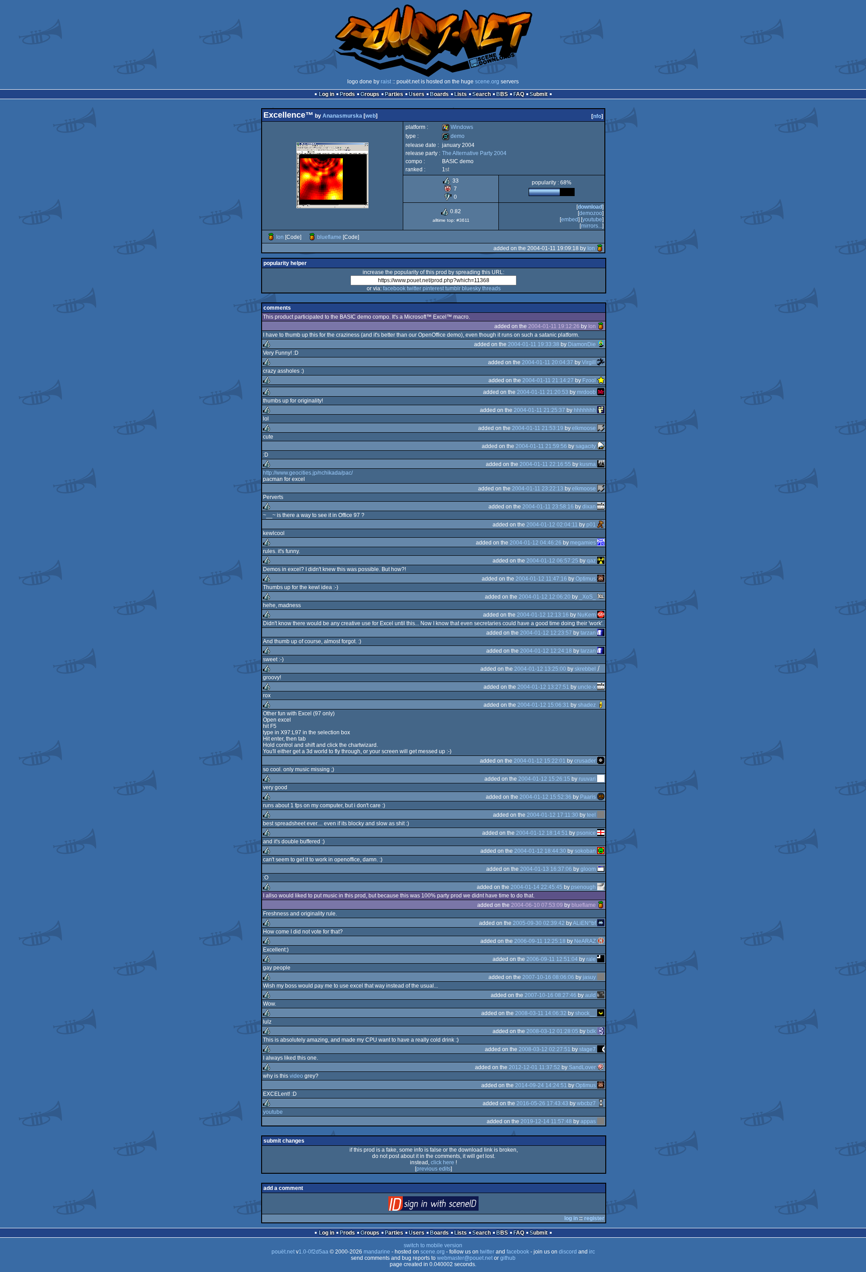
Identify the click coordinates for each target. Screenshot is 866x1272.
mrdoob (586, 392)
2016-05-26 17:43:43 (542, 1103)
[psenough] (600, 887)
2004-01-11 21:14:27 (548, 380)
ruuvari (587, 779)
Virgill (589, 362)
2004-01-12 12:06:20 (545, 597)
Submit (539, 94)
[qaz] (600, 561)
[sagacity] (600, 446)
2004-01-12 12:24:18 (546, 651)
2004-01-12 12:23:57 (546, 633)
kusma (588, 464)
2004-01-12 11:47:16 (541, 579)
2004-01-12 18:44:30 (540, 851)
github (508, 1258)
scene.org (487, 81)
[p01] (600, 525)
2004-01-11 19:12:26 (554, 326)
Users (416, 94)
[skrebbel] (600, 669)
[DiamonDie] (600, 344)
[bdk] (600, 1031)
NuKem (586, 615)
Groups (369, 94)
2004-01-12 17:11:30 (552, 815)
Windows (457, 127)
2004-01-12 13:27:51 (543, 687)
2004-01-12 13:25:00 (540, 669)
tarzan (588, 633)
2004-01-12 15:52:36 (545, 797)
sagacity (586, 446)
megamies (583, 543)
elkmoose (584, 428)
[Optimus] (600, 579)
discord (568, 1252)
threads (491, 288)
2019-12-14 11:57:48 (546, 1121)
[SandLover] (600, 1067)
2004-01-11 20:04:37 (547, 362)
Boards (439, 94)
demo (453, 136)
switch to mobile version (433, 1245)
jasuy (589, 977)
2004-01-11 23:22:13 (537, 488)
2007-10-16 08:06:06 (548, 977)
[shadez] (600, 705)
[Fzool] (600, 380)
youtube (592, 219)
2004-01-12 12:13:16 (543, 615)
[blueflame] (312, 237)
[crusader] (600, 761)
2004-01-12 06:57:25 (552, 561)
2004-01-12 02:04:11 (552, 525)
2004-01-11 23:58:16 (548, 506)
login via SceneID (449, 1205)
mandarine (377, 1252)
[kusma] (600, 464)
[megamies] (600, 543)
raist (386, 81)
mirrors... (591, 226)
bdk (591, 1031)
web (370, 116)
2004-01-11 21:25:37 (539, 410)
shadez (587, 705)
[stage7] (600, 1049)
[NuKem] (600, 615)
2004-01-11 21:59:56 (541, 446)
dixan (589, 506)
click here (442, 1162)
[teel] (600, 815)
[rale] (600, 959)
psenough (583, 887)
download (590, 207)
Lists (460, 94)
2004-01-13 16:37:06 (546, 869)
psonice (586, 833)
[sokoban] (600, 851)
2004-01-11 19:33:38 (533, 344)
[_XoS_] (600, 597)
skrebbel (585, 669)
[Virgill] (600, 362)
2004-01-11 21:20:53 (542, 392)
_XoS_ (587, 597)
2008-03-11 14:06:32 (541, 1013)
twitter (414, 288)
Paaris (588, 797)
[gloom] (600, 869)
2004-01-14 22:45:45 (536, 887)
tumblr (453, 288)
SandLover (582, 1067)
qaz (591, 561)
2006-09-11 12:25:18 (540, 941)
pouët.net (283, 1252)
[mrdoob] (600, 392)
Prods (347, 94)
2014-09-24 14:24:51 (541, 1085)
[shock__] (600, 1013)
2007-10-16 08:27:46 (550, 995)
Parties (394, 94)
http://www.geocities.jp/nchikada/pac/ (308, 473)
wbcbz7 (586, 1103)
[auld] (600, 995)
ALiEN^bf (584, 923)
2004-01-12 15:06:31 (543, 705)
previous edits (433, 1169)
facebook (394, 288)
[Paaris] (600, 797)
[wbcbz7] (600, 1103)
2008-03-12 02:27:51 (545, 1049)
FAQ (518, 94)
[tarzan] (600, 633)
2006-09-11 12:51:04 (552, 959)
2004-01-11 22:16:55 (545, 464)
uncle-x (587, 687)
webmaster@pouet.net (465, 1258)
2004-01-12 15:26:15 (544, 779)
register (594, 1218)
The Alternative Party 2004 (474, 153)
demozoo (590, 213)
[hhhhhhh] (600, 410)
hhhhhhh (585, 410)
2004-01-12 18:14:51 (542, 833)
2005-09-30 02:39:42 (539, 923)
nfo (597, 116)
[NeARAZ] (600, 941)
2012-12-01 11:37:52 (534, 1067)
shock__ (585, 1013)
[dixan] (600, 506)
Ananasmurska (342, 116)
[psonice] (600, 833)
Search (481, 94)
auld (590, 995)
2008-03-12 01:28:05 (552, 1031)
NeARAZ (585, 941)
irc (592, 1252)
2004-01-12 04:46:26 (536, 543)
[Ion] (271, 237)
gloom (588, 869)
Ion (280, 237)
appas (588, 1121)
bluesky (471, 288)
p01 (591, 525)
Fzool (589, 380)
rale (591, 959)
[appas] (600, 1121)
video (296, 1076)
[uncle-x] (600, 687)
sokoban (585, 851)
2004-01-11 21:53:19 (537, 428)
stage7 (587, 1049)
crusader (585, 761)
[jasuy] (600, 977)
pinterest (433, 288)
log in (571, 1218)
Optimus (586, 579)
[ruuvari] (600, 779)
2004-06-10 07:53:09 (537, 905)
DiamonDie (582, 344)
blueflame (329, 237)
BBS (502, 94)
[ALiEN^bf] (600, 923)
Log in (326, 94)
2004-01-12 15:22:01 (540, 761)
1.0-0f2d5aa (313, 1252)
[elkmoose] (600, 428)
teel (591, 815)
